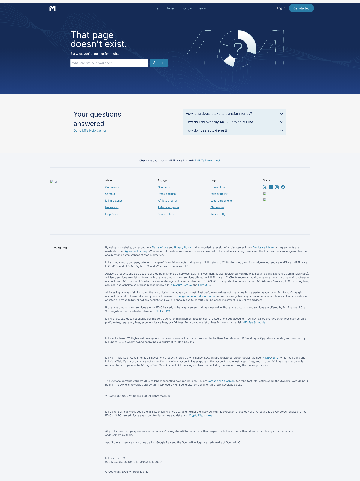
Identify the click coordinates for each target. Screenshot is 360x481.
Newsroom (111, 207)
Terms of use (218, 187)
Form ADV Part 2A (181, 284)
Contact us (164, 187)
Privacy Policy (182, 247)
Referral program (168, 207)
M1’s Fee (248, 322)
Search (159, 63)
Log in (281, 8)
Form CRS (204, 284)
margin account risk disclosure (196, 296)
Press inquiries (167, 193)
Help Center (112, 214)
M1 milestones (113, 200)
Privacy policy (219, 193)
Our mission (112, 187)
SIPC (167, 311)
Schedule (259, 322)
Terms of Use (160, 247)
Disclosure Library (263, 247)
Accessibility (218, 214)
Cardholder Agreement (221, 380)
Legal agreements (221, 200)
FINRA (157, 311)
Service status (166, 214)
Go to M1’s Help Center (90, 130)
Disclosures (217, 207)
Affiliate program (168, 200)
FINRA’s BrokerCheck (207, 160)
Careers (110, 193)
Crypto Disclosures (200, 415)
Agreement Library (135, 251)
